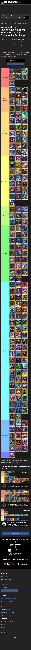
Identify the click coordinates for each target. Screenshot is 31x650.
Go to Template (15, 64)
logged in (3, 54)
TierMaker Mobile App (6, 584)
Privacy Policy (17, 636)
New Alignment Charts (6, 579)
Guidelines (3, 624)
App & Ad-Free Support (6, 627)
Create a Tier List (15, 533)
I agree (26, 17)
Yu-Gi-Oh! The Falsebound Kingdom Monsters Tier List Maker (14, 23)
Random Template (9, 590)
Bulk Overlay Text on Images (8, 612)
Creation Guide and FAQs (7, 621)
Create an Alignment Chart (7, 601)
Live (19, 2)
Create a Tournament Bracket (8, 604)
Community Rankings (6, 582)
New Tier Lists (4, 576)
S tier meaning (4, 630)
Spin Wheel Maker (5, 609)
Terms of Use (25, 636)
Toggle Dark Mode (5, 615)
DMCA (15, 637)
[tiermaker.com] (9, 2)
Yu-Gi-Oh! (3, 21)
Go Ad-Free (4, 587)
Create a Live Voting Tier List (8, 598)
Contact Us (3, 632)
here (21, 17)
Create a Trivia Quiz (6, 606)
